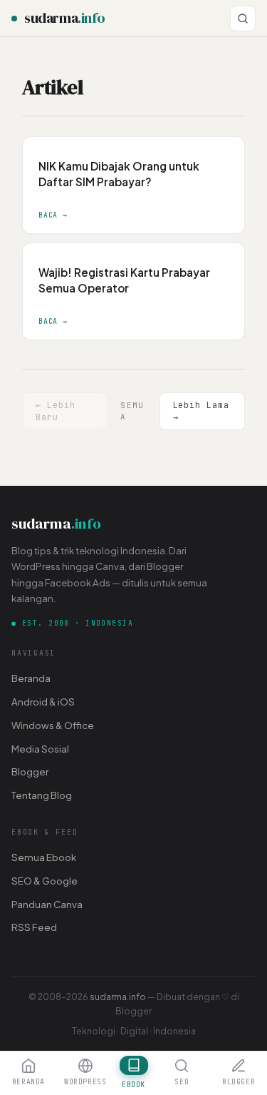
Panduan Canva (47, 904)
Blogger (29, 771)
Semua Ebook (43, 857)
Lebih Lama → (201, 410)
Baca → (53, 215)
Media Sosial (40, 749)
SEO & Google (44, 881)
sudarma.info (118, 996)
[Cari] (243, 18)
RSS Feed (34, 927)
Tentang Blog (41, 795)
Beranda (31, 678)
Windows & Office (52, 725)
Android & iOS (43, 702)
